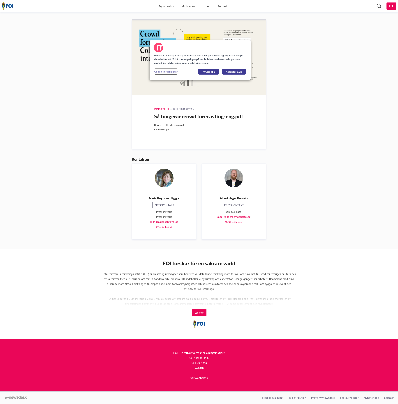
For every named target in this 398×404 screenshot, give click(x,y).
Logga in (389, 397)
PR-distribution (296, 397)
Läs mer (199, 312)
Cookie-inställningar (166, 71)
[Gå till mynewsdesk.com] (16, 397)
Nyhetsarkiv (166, 6)
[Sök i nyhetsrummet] (379, 6)
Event (206, 6)
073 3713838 (164, 226)
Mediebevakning (272, 397)
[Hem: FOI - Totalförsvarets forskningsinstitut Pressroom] (7, 6)
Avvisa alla (209, 71)
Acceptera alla (234, 71)
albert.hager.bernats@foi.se (233, 217)
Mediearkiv (188, 6)
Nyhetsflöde (371, 397)
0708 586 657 (233, 222)
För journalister (349, 397)
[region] (200, 60)
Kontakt (222, 6)
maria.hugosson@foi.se (164, 222)
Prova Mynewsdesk (323, 397)
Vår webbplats (199, 377)
